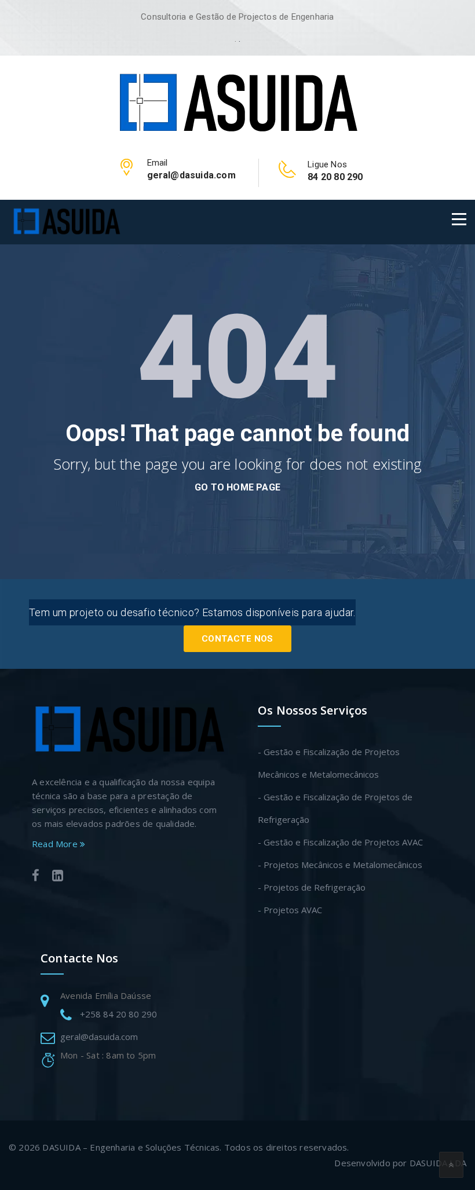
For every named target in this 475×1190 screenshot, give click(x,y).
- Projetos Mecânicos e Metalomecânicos (340, 864)
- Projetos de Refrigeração (312, 887)
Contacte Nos (237, 639)
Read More (56, 844)
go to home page (237, 487)
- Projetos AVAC (290, 910)
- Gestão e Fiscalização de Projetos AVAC (340, 842)
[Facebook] (35, 877)
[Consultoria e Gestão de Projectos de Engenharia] (237, 102)
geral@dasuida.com (99, 1036)
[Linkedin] (57, 877)
